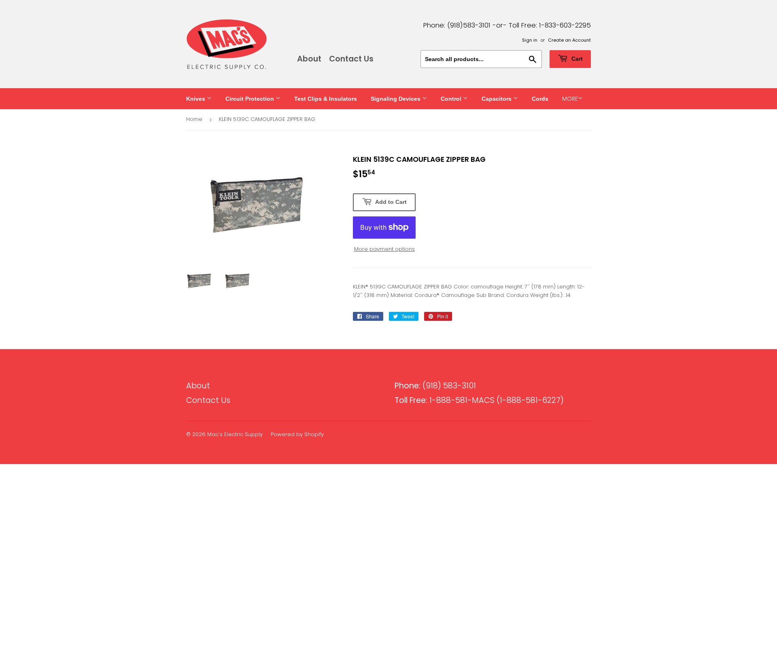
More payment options (384, 249)
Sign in (529, 40)
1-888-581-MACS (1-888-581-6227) (479, 400)
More (570, 99)
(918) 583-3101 (435, 385)
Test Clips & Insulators (325, 98)
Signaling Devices (396, 98)
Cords (540, 98)
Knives (196, 98)
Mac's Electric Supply (235, 434)
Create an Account (569, 40)
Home (194, 119)
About (309, 58)
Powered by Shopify (297, 434)
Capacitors (497, 98)
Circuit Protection (250, 98)
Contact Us (351, 58)
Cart (576, 58)
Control (452, 98)
